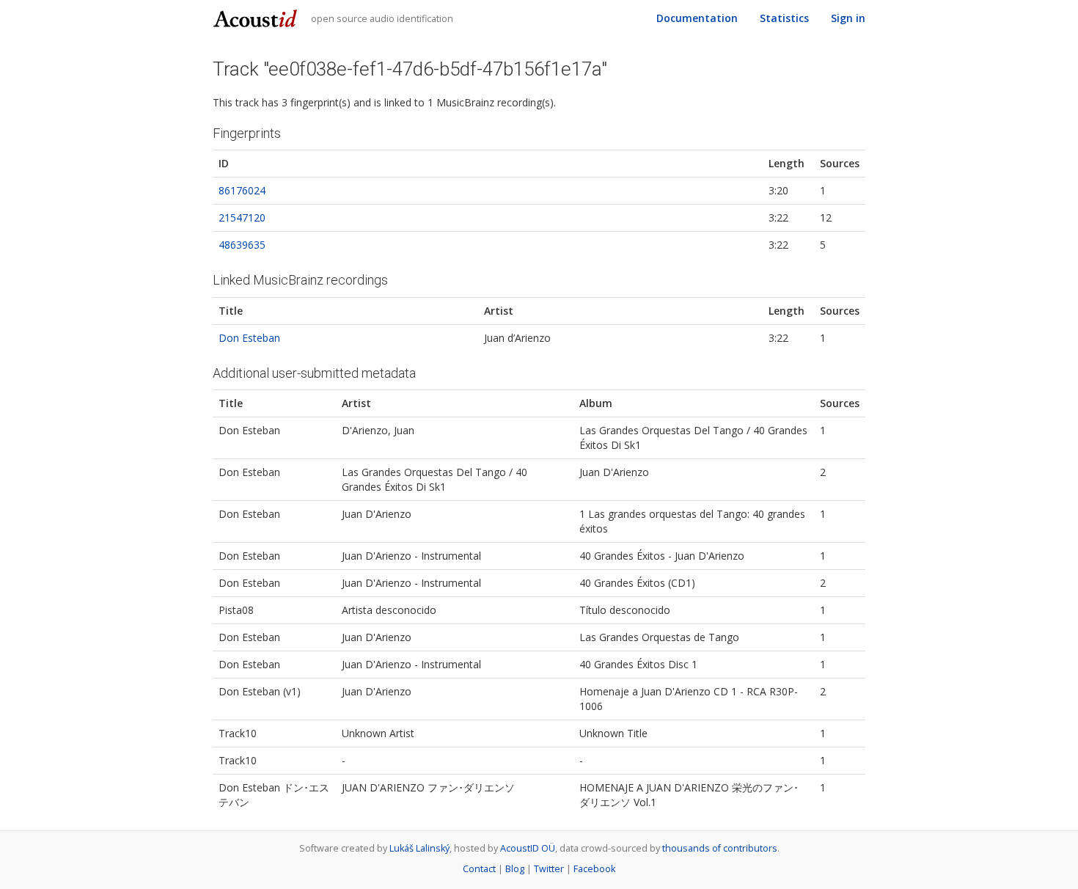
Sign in (848, 18)
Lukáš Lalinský (419, 848)
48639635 (242, 245)
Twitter (549, 869)
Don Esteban (249, 338)
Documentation (697, 18)
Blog (514, 869)
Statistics (784, 18)
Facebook (594, 869)
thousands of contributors (719, 848)
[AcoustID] (257, 17)
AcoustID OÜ (527, 848)
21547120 (242, 217)
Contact (479, 869)
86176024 (242, 190)
